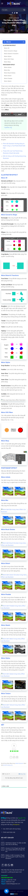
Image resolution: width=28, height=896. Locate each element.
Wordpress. (16, 824)
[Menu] (2, 3)
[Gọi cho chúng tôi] (8, 865)
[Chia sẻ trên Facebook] (10, 757)
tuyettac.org (8, 127)
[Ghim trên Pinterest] (17, 757)
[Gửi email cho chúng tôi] (5, 865)
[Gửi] (24, 9)
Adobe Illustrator (14, 18)
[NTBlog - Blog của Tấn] (14, 3)
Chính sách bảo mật (10, 891)
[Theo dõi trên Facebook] (12, 13)
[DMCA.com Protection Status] (14, 894)
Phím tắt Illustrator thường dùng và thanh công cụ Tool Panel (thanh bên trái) (14, 146)
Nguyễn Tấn (22, 818)
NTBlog (3, 818)
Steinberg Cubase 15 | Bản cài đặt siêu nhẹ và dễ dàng (15, 843)
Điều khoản (20, 891)
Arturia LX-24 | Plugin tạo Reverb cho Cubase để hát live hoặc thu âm (15, 849)
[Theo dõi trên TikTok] (14, 13)
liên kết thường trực (8, 765)
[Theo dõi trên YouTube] (17, 13)
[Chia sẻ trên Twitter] (14, 757)
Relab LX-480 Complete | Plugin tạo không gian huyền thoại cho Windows (15, 856)
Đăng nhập (22, 774)
